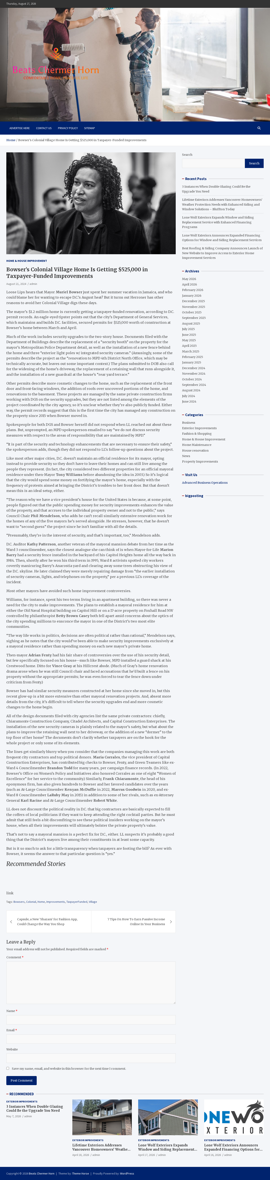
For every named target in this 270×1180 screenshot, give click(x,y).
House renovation (195, 450)
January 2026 (191, 296)
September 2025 (194, 318)
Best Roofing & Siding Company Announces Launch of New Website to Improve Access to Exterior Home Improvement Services (222, 253)
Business (188, 423)
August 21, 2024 (16, 284)
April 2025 (189, 346)
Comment (15, 957)
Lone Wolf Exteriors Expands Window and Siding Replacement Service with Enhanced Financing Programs (218, 222)
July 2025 (188, 329)
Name (12, 1011)
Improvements (55, 902)
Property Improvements (200, 461)
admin (33, 284)
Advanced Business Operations (205, 483)
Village (93, 902)
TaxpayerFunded (76, 902)
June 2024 (189, 401)
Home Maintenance (196, 445)
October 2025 (192, 312)
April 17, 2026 (146, 1155)
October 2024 (192, 379)
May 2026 (189, 279)
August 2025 (191, 323)
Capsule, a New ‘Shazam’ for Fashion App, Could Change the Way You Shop (47, 921)
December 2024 (193, 368)
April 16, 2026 (212, 1155)
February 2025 (192, 357)
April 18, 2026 (80, 1155)
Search (187, 155)
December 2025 (193, 301)
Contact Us (44, 128)
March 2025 (190, 351)
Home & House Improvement (26, 261)
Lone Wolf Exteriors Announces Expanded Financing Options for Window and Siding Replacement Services (232, 1151)
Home (41, 902)
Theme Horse (80, 1173)
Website (12, 1049)
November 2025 (193, 307)
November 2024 (193, 374)
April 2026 (189, 284)
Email (11, 1030)
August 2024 (191, 390)
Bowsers (19, 902)
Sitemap (89, 128)
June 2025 (189, 335)
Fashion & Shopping (197, 434)
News (186, 456)
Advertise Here (19, 128)
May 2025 (189, 340)
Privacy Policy (68, 128)
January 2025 (191, 362)
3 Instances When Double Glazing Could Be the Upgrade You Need (34, 1109)
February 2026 (192, 290)
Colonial (31, 902)
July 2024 (188, 396)
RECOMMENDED (21, 1094)
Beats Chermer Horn (41, 1173)
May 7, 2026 (13, 1116)
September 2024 (194, 385)
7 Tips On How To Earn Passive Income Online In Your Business (136, 921)
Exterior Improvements (199, 428)
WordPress (127, 1173)
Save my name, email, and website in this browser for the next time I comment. (69, 1069)
